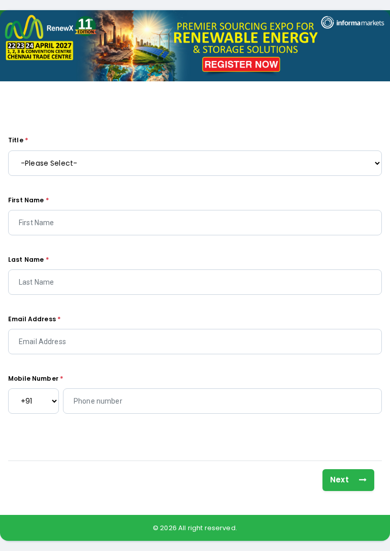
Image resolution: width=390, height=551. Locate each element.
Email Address (34, 319)
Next (340, 479)
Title (18, 140)
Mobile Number (35, 378)
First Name (28, 200)
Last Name (28, 259)
